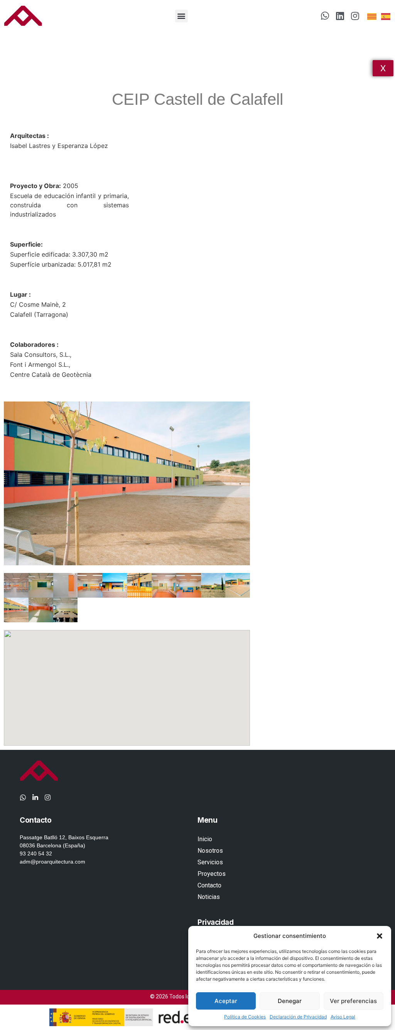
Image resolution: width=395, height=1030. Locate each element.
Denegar (290, 1001)
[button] (379, 936)
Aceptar (225, 1001)
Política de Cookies (245, 1017)
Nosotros (210, 850)
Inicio (205, 839)
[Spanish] (386, 15)
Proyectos (212, 873)
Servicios (210, 862)
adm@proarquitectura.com (52, 862)
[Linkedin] (339, 15)
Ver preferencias (353, 1001)
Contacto (209, 885)
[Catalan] (372, 15)
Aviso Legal (343, 1017)
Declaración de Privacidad (298, 1017)
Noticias (209, 897)
